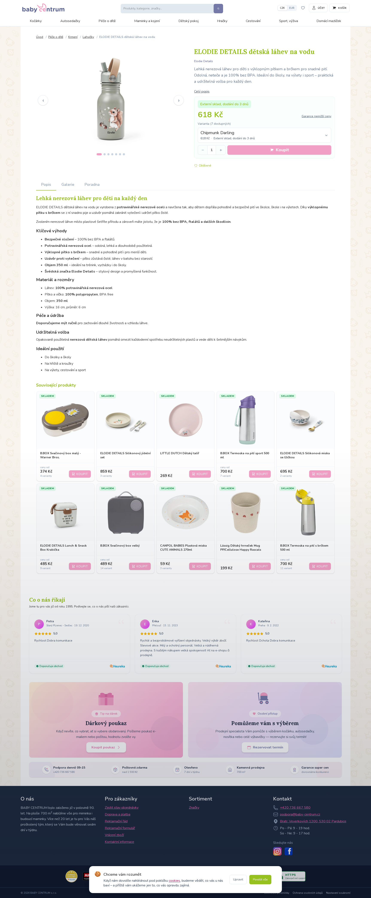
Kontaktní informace (119, 842)
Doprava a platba (117, 814)
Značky (194, 807)
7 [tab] (124, 154)
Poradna (92, 184)
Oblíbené (205, 165)
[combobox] (264, 135)
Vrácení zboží (114, 835)
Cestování (253, 21)
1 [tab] (99, 154)
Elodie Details (203, 61)
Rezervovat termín (268, 747)
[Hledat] (218, 8)
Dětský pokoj (188, 21)
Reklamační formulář (120, 828)
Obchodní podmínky (276, 893)
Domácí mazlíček (328, 21)
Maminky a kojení (147, 21)
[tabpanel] (111, 97)
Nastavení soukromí (338, 893)
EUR (291, 8)
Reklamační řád (116, 821)
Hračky (222, 21)
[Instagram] (277, 851)
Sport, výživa (288, 21)
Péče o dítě (107, 21)
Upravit (238, 879)
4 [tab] (112, 154)
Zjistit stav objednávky (121, 807)
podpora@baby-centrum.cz (300, 814)
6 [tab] (120, 154)
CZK (282, 8)
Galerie (67, 184)
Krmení (73, 37)
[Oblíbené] (303, 8)
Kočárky (36, 21)
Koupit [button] (282, 150)
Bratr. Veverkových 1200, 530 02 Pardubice (313, 821)
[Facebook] (288, 851)
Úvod (39, 37)
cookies (174, 880)
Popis (46, 184)
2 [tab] (104, 154)
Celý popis (202, 91)
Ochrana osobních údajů (308, 893)
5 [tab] (116, 154)
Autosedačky (70, 21)
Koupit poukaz (103, 747)
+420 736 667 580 (295, 807)
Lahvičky (88, 37)
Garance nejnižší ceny (316, 116)
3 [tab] (108, 154)
